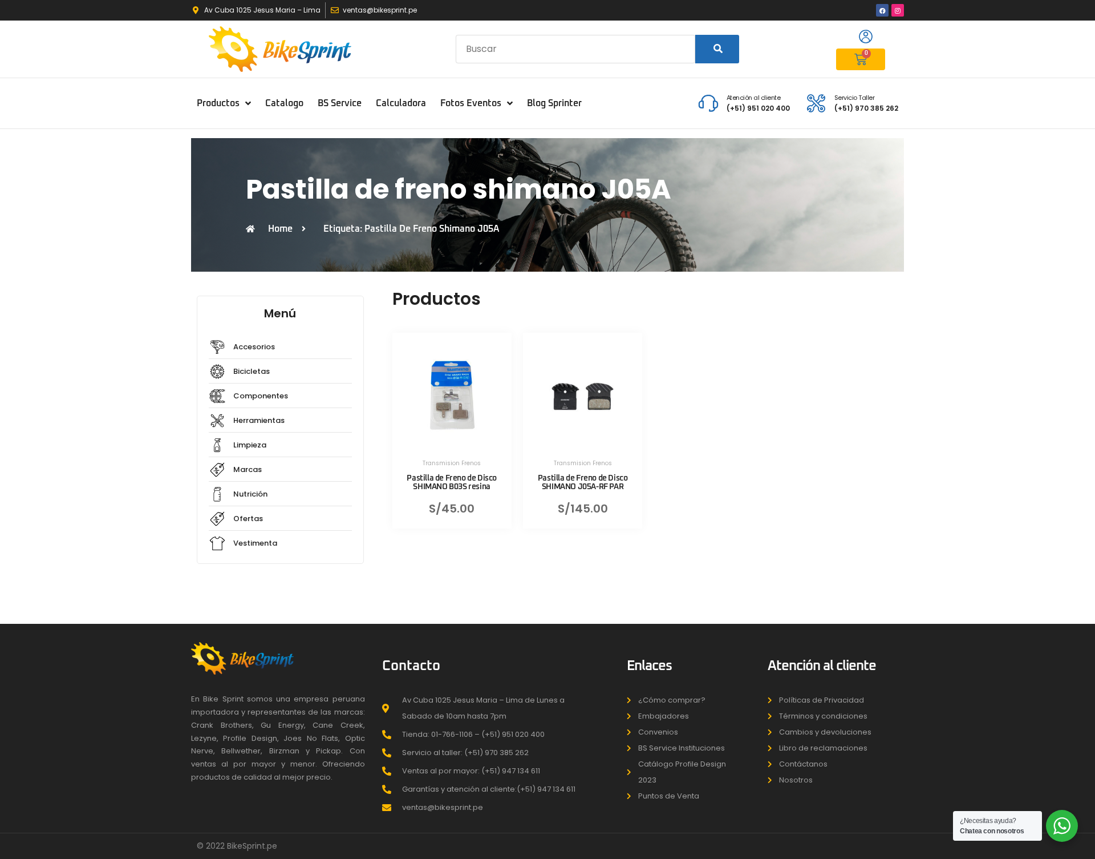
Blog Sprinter (554, 103)
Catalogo (284, 103)
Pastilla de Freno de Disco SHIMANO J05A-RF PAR (583, 482)
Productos (218, 103)
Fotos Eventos (470, 103)
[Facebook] (882, 10)
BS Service (340, 103)
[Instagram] (897, 10)
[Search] (717, 49)
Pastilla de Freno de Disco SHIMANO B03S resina (452, 482)
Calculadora (401, 103)
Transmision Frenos (452, 463)
